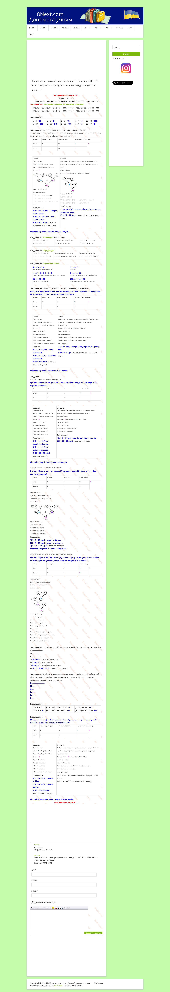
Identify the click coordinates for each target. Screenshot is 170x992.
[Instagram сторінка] (126, 68)
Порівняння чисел (51, 263)
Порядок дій (48, 250)
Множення (48, 237)
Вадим (36, 844)
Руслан (37, 855)
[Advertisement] (66, 61)
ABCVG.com (58, 985)
